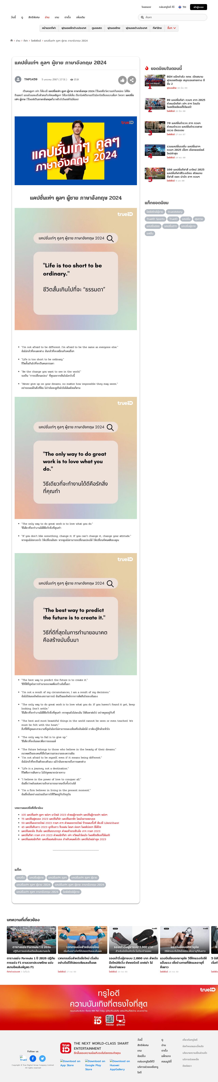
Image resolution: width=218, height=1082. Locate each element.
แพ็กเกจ (166, 1056)
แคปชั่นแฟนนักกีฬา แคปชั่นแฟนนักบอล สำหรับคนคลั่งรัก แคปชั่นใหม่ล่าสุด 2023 (63, 839)
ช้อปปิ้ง (141, 1056)
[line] (23, 1058)
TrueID (21, 7)
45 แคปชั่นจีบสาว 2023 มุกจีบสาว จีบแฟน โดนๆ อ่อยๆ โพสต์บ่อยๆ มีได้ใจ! (61, 827)
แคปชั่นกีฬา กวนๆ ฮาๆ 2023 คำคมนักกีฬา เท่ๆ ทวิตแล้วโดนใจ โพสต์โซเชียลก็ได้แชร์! (65, 835)
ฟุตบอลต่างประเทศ (136, 28)
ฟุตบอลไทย (113, 28)
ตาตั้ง (68, 17)
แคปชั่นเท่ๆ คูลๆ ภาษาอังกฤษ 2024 (37, 892)
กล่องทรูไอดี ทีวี (166, 7)
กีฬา (26, 41)
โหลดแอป (146, 7)
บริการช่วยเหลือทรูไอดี (147, 1070)
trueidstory (175, 212)
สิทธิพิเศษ (34, 17)
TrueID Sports (156, 219)
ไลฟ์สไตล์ (36, 41)
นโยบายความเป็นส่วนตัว (195, 1053)
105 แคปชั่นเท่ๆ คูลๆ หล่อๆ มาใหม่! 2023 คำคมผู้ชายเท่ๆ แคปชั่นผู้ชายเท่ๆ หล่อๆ (64, 815)
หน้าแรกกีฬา (49, 28)
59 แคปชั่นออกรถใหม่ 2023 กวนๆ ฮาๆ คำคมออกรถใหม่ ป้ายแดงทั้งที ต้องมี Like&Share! (70, 823)
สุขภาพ (199, 219)
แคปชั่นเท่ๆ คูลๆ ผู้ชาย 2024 (33, 885)
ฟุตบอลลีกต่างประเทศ (73, 28)
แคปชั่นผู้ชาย (36, 877)
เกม (57, 17)
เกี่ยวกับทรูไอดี (190, 1040)
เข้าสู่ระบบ (199, 7)
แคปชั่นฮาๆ (170, 226)
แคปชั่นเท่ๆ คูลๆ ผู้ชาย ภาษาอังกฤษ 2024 (79, 885)
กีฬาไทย (157, 28)
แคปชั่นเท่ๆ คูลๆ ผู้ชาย (84, 877)
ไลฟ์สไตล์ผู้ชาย (71, 892)
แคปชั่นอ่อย (153, 226)
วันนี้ (13, 17)
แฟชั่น (150, 233)
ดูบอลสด (97, 28)
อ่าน (47, 17)
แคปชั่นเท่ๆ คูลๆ (57, 877)
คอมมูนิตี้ (166, 1061)
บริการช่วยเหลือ (191, 1059)
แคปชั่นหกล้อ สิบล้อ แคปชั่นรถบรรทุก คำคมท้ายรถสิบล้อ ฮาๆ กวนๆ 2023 (60, 831)
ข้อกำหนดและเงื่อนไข (193, 1046)
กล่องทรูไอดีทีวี (145, 1061)
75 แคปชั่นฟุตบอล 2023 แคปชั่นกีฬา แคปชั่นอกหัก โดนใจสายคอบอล (58, 819)
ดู (22, 17)
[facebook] (32, 1058)
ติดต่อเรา (187, 1066)
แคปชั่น (21, 877)
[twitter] (42, 1058)
